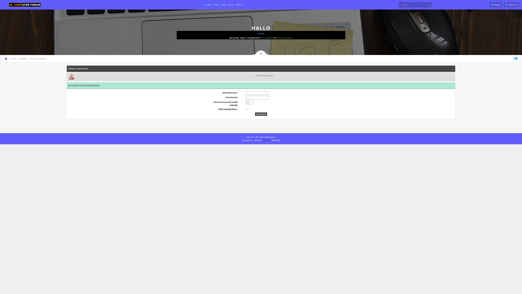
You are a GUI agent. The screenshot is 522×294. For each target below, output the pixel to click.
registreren (284, 38)
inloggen (267, 38)
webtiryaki (275, 140)
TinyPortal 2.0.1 (247, 140)
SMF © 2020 (259, 137)
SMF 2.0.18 (250, 137)
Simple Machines (270, 137)
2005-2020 (257, 140)
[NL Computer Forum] (25, 5)
